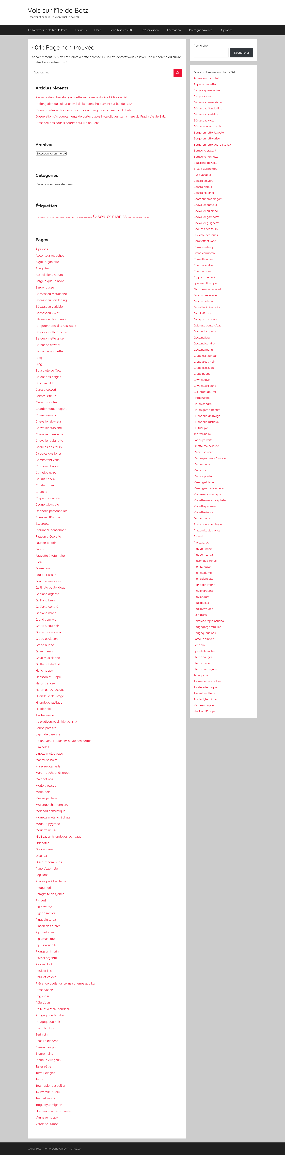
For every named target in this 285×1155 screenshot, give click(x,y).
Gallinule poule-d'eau (207, 325)
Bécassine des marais (51, 319)
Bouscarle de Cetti (48, 370)
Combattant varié (48, 460)
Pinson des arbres (48, 926)
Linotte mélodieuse (49, 753)
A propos (226, 30)
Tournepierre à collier (50, 1085)
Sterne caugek (46, 1047)
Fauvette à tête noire (50, 555)
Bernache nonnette (49, 351)
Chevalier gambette (49, 434)
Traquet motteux (47, 1098)
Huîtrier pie (43, 709)
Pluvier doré (44, 964)
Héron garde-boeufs (207, 409)
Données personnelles (51, 511)
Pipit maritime (45, 938)
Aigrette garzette (47, 262)
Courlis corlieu (46, 485)
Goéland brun (45, 600)
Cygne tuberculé (47, 504)
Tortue (146, 217)
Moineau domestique (50, 811)
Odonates (42, 843)
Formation (174, 30)
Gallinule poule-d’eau (50, 587)
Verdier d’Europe (47, 1124)
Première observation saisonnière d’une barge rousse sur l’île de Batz (83, 110)
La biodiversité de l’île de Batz (47, 30)
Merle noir (43, 792)
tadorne (139, 217)
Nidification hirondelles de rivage (58, 836)
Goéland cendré (47, 606)
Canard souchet (47, 402)
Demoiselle (59, 217)
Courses (41, 491)
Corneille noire (46, 472)
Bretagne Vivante (200, 30)
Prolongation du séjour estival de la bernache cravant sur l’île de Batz (84, 103)
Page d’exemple (47, 868)
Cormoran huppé (47, 466)
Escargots (42, 523)
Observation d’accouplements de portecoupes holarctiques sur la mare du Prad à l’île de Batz (101, 116)
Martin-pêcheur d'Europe (210, 458)
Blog (39, 357)
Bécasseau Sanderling (51, 300)
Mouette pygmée (48, 824)
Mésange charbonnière (52, 804)
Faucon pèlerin (46, 542)
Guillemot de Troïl (48, 664)
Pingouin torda (46, 919)
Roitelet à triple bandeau (53, 1009)
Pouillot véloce (46, 977)
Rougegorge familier (50, 1015)
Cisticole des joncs (49, 453)
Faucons (74, 217)
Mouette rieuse (46, 830)
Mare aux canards (48, 766)
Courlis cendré (46, 479)
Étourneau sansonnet (51, 530)
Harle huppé (44, 670)
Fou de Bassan (46, 575)
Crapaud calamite (48, 498)
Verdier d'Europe (204, 711)
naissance (88, 217)
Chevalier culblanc (49, 428)
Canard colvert (46, 389)
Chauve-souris (42, 217)
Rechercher (201, 45)
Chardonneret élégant (51, 408)
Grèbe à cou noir (47, 626)
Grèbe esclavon (47, 638)
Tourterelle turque (48, 1092)
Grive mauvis (45, 651)
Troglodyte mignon (49, 1104)
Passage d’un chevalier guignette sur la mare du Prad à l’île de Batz (82, 97)
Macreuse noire (46, 760)
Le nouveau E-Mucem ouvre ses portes (63, 741)
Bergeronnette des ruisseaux (56, 325)
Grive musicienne (48, 658)
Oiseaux (41, 855)
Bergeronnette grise (50, 338)
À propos (42, 249)
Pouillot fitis (44, 970)
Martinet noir (44, 779)
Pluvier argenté (46, 958)
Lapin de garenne (48, 734)
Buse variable (45, 383)
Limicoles (42, 747)
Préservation (150, 30)
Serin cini (42, 1034)
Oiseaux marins (110, 216)
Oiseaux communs (49, 862)
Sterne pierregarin (48, 1060)
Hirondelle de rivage (50, 696)
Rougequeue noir (48, 1021)
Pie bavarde (44, 907)
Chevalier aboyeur (48, 421)
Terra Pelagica (45, 1073)
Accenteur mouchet (50, 255)
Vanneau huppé (47, 1117)
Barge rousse (45, 287)
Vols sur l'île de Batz (58, 10)
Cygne (51, 217)
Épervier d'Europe (205, 283)
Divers (67, 217)
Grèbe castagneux (48, 632)
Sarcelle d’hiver (46, 1028)
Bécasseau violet (48, 313)
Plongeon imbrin (47, 951)
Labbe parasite (46, 728)
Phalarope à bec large (51, 881)
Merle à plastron (47, 785)
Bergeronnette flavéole (52, 332)
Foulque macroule (48, 581)
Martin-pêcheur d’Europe (53, 772)
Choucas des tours (49, 447)
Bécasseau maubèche (51, 294)
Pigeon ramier (45, 913)
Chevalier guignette (49, 440)
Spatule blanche (47, 1041)
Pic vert (41, 900)
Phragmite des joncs (50, 894)
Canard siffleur (46, 396)
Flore (97, 30)
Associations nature (49, 274)
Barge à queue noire (50, 281)
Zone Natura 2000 (121, 30)
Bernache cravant (48, 345)
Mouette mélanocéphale (53, 817)
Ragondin (42, 996)
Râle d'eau (200, 614)
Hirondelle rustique (49, 702)
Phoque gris (44, 887)
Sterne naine (44, 1053)
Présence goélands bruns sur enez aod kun (66, 983)
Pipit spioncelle (46, 945)
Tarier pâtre (43, 1066)
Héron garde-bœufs (50, 689)
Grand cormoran (47, 619)
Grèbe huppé (45, 645)
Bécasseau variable (49, 306)
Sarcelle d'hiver (204, 639)
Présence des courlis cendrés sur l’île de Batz (67, 123)
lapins (81, 217)
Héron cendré (45, 683)
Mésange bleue (47, 798)
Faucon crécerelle (48, 536)
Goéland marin (46, 613)
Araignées (43, 268)
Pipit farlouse (45, 932)
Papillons (42, 875)
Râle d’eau (43, 1002)
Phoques (131, 217)
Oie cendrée (44, 849)
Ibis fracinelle (45, 715)
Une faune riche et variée (53, 1111)
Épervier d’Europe (48, 517)
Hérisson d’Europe (48, 677)
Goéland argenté (47, 594)
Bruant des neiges (48, 377)
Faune (79, 30)
